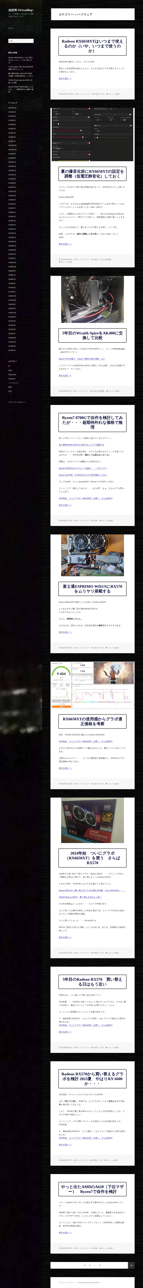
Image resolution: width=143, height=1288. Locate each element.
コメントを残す (114, 94)
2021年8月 (12, 204)
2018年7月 (12, 275)
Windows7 (12, 379)
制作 (10, 387)
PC (9, 366)
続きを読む (65, 78)
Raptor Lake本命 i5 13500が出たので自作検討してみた (83, 475)
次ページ (131, 1265)
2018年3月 (12, 283)
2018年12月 (12, 263)
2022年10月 (12, 150)
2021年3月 (12, 225)
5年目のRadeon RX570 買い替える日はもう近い (80, 897)
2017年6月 (12, 288)
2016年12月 (12, 296)
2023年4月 (12, 133)
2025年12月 (12, 108)
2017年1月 (11, 292)
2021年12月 (12, 191)
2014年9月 (12, 342)
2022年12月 (12, 145)
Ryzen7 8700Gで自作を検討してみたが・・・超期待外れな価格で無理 (20, 89)
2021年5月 (12, 217)
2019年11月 (12, 246)
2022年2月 (12, 183)
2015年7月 (12, 321)
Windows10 (12, 375)
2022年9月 (12, 154)
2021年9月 (12, 200)
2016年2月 (12, 309)
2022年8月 (12, 158)
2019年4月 (12, 254)
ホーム (10, 28)
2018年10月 (12, 267)
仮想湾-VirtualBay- (20, 10)
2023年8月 (12, 125)
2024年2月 (12, 116)
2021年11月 (12, 196)
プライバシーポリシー (16, 402)
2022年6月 (12, 166)
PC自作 (96, 94)
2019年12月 (12, 242)
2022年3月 (12, 179)
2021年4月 (12, 221)
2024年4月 (12, 112)
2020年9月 (12, 229)
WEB (10, 370)
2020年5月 (12, 237)
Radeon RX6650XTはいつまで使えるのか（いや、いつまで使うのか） (20, 60)
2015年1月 (11, 334)
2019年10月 (12, 250)
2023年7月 (12, 129)
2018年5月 (12, 279)
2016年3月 (12, 304)
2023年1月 (12, 141)
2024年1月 (12, 120)
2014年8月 (12, 346)
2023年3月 (12, 137)
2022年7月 (12, 162)
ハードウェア (13, 383)
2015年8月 (12, 317)
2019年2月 (12, 258)
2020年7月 (12, 233)
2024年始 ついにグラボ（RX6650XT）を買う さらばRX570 (85, 498)
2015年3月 (12, 325)
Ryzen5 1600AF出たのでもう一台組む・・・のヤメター (83, 468)
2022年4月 (12, 175)
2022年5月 (12, 171)
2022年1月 (12, 187)
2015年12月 (12, 313)
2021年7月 (12, 208)
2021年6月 (12, 212)
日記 (10, 391)
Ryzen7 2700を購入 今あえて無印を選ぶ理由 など (82, 359)
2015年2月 (12, 329)
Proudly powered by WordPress (89, 1283)
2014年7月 (12, 350)
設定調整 (108, 259)
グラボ (102, 94)
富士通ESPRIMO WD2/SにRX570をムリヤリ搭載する (81, 445)
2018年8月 (12, 271)
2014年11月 (12, 338)
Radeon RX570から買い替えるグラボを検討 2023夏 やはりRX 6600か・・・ (92, 890)
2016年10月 (12, 300)
